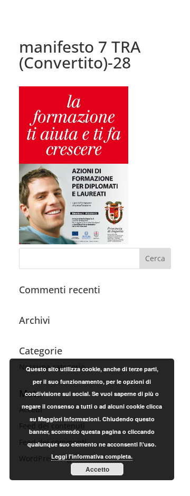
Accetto (97, 469)
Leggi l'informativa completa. (91, 456)
